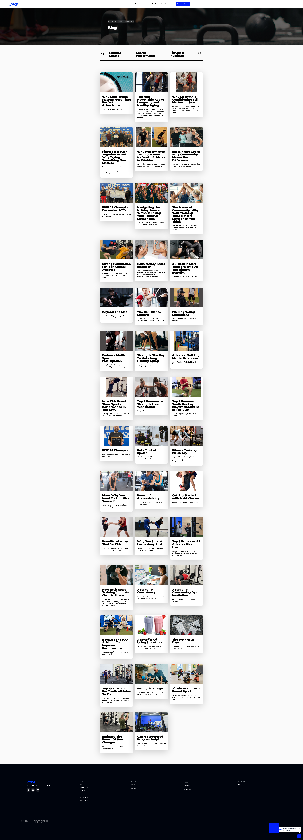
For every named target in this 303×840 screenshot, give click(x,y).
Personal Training (85, 794)
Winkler (239, 784)
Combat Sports (84, 787)
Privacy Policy (187, 785)
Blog (171, 4)
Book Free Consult (183, 4)
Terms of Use (187, 789)
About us (155, 4)
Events (137, 4)
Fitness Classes (84, 784)
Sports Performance (85, 791)
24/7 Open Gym (84, 797)
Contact (163, 4)
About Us (133, 784)
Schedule (145, 4)
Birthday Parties (84, 800)
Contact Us (134, 788)
